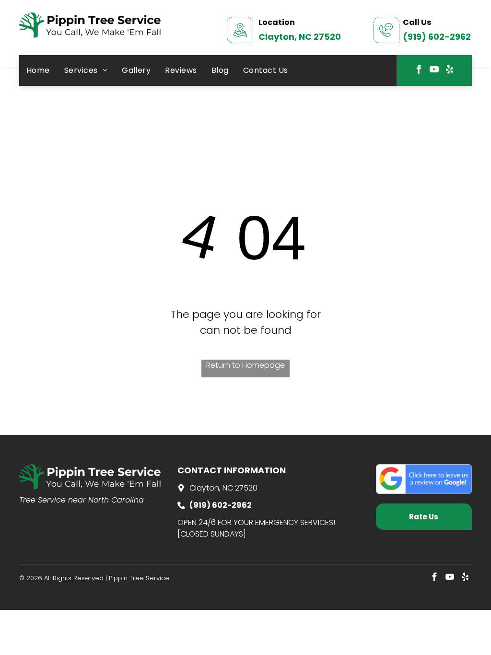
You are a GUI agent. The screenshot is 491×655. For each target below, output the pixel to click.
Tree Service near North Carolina (81, 499)
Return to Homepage (245, 365)
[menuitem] (38, 70)
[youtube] (434, 71)
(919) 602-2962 (437, 37)
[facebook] (418, 71)
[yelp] (449, 71)
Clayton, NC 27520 (299, 37)
